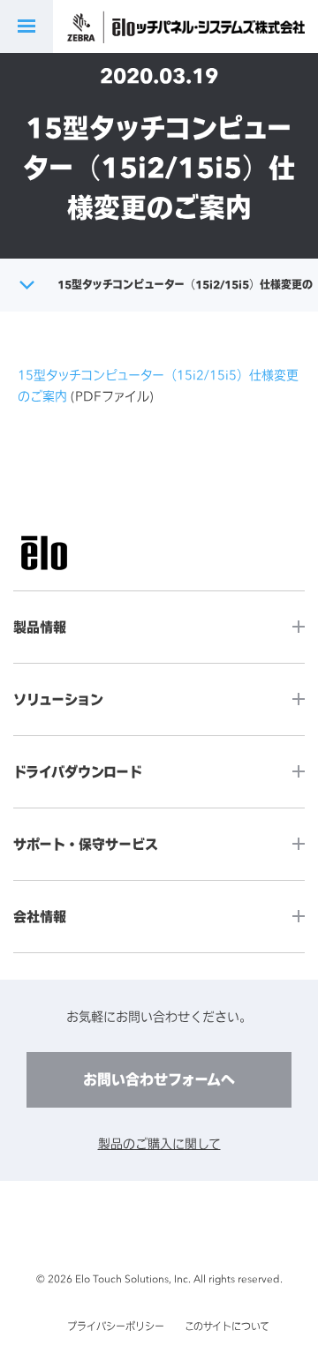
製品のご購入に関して (159, 1143)
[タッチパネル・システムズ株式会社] (214, 26)
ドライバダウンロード (77, 772)
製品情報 (39, 627)
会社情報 (39, 916)
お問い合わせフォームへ (159, 1079)
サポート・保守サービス (85, 844)
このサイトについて (227, 1326)
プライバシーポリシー (115, 1326)
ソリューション (58, 699)
